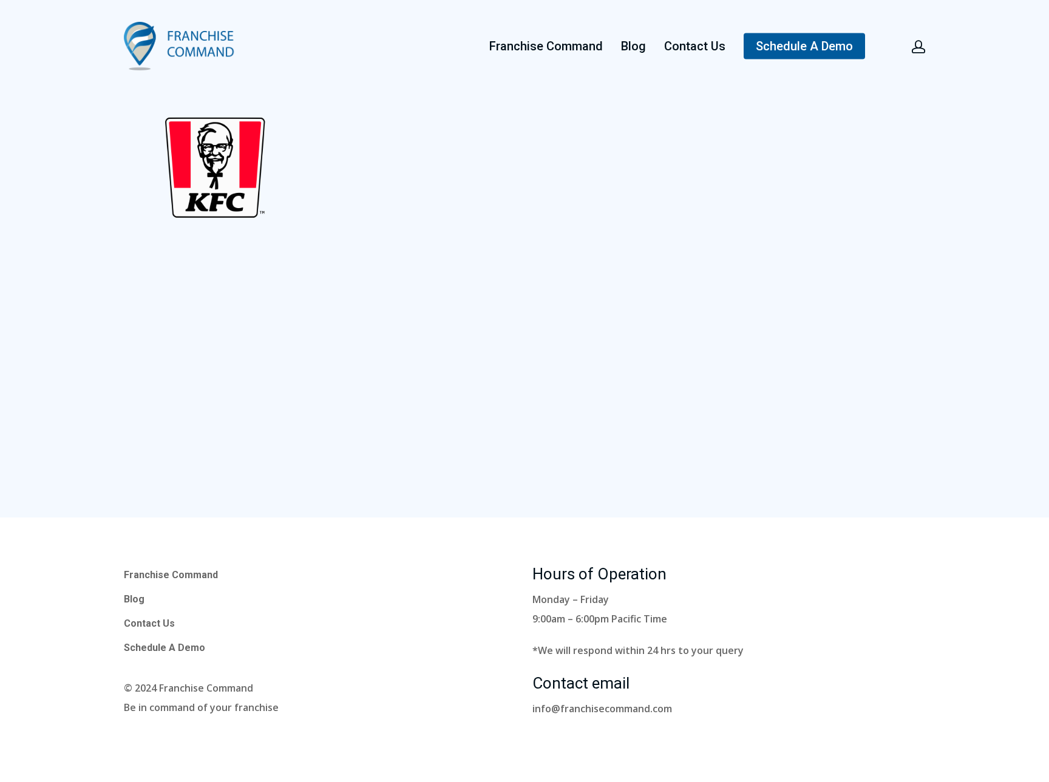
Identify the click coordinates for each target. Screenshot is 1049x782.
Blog (633, 46)
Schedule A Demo (804, 46)
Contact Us (694, 46)
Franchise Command (546, 46)
